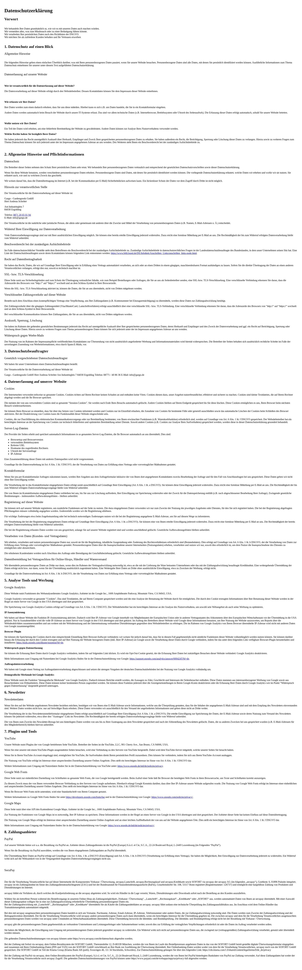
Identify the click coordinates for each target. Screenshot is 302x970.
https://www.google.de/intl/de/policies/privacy (140, 766)
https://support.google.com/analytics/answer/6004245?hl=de (159, 658)
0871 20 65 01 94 (22, 215)
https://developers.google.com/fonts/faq (85, 797)
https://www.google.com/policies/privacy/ (172, 797)
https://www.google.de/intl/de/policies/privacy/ (131, 825)
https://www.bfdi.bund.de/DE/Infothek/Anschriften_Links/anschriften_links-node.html (154, 253)
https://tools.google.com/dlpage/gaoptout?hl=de (39, 642)
